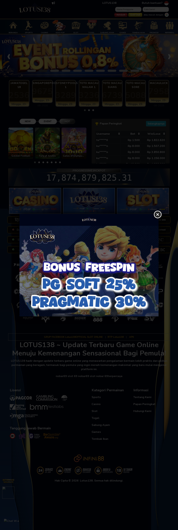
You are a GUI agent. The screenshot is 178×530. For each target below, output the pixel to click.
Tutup (157, 214)
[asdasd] (89, 271)
